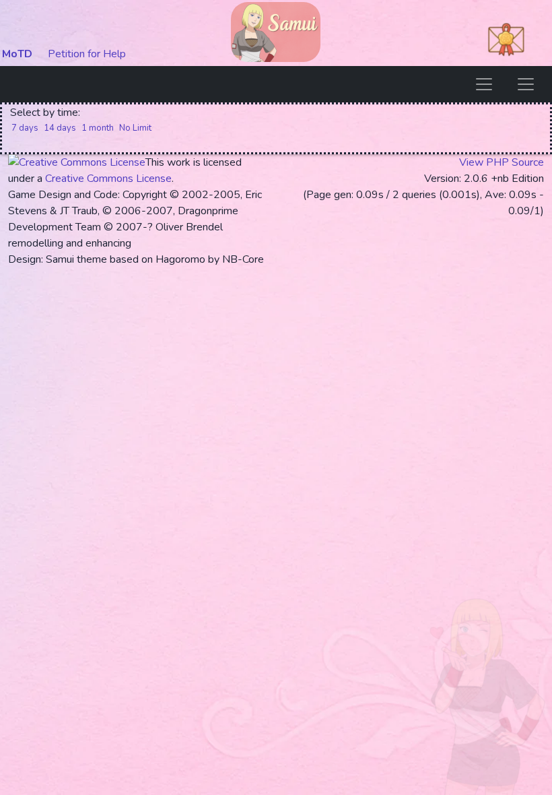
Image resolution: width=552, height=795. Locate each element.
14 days (60, 128)
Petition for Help (87, 53)
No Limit (135, 128)
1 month (97, 128)
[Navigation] (484, 84)
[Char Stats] (526, 84)
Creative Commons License (108, 178)
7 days (24, 128)
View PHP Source (501, 162)
